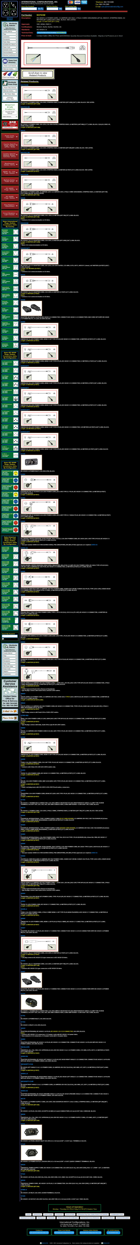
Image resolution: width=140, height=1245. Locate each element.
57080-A (24, 1190)
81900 (23, 834)
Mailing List (41, 1218)
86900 (23, 865)
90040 (23, 275)
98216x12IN (25, 1047)
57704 (23, 800)
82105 (23, 778)
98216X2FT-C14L (27, 1064)
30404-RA (24, 1056)
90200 (23, 815)
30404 (23, 1039)
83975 (23, 790)
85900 (23, 893)
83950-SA (94, 545)
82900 (23, 901)
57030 (23, 1108)
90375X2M (24, 174)
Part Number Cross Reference (90, 1218)
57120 (23, 1144)
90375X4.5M (25, 107)
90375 (23, 130)
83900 (23, 843)
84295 (23, 759)
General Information (123, 1218)
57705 (23, 454)
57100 (23, 1196)
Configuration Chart (117, 1214)
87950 (23, 665)
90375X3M (24, 85)
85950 (23, 618)
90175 (23, 1098)
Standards (51, 1218)
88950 (23, 728)
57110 (23, 1174)
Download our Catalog (27, 1218)
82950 (23, 322)
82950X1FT (25, 344)
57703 (23, 1022)
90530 (23, 1180)
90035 (23, 198)
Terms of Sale (70, 1214)
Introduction (37, 1214)
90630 (23, 1164)
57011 (23, 1124)
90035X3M (24, 223)
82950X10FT (25, 410)
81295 (23, 770)
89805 (23, 694)
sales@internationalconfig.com (109, 7)
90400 (23, 825)
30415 (23, 1028)
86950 (23, 595)
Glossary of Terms (108, 1218)
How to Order (48, 1214)
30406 (23, 300)
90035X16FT (25, 248)
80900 (23, 918)
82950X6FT (25, 388)
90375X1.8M (25, 152)
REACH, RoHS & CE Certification (68, 1218)
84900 (23, 856)
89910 (23, 703)
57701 (23, 1015)
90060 (23, 936)
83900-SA (94, 853)
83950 (23, 521)
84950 (23, 571)
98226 (23, 1114)
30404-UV (24, 1091)
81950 (23, 474)
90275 (23, 807)
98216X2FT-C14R (27, 1081)
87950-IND (24, 715)
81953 (23, 498)
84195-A (24, 909)
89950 (23, 642)
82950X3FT (25, 366)
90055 (23, 961)
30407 (23, 928)
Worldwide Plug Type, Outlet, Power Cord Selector (93, 1214)
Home (10, 19)
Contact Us (59, 1214)
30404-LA (24, 1073)
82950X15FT (25, 432)
